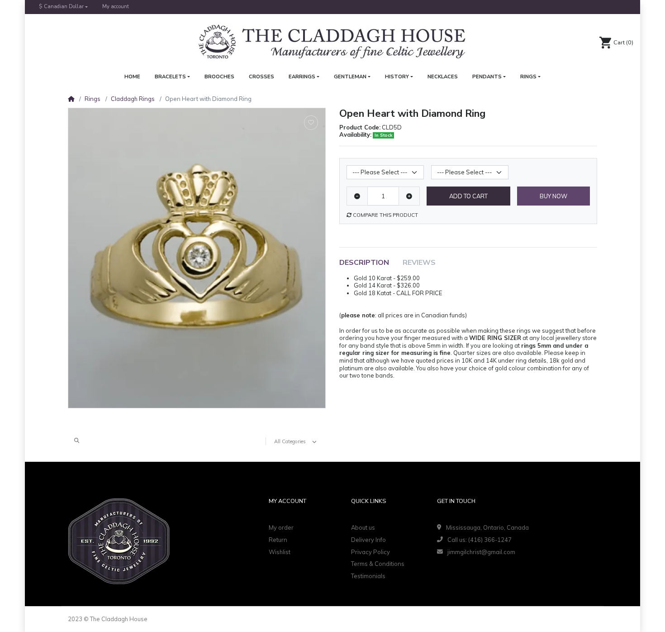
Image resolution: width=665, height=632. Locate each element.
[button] (63, 7)
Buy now (553, 196)
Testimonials (368, 575)
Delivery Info (368, 539)
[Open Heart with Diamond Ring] (196, 258)
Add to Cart (468, 196)
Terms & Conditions (377, 563)
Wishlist (279, 551)
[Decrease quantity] (357, 196)
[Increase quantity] (409, 196)
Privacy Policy (370, 551)
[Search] (77, 440)
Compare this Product (385, 215)
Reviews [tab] (419, 263)
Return (278, 539)
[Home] (71, 98)
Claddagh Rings (133, 98)
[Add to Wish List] (311, 122)
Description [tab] (364, 263)
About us (363, 527)
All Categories (290, 441)
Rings (92, 98)
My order (281, 527)
